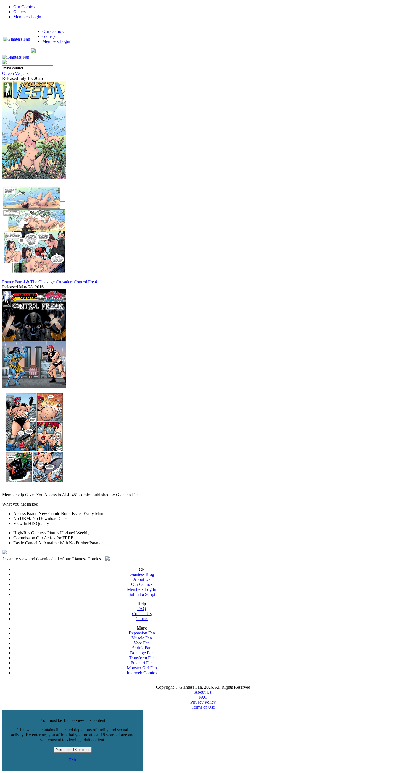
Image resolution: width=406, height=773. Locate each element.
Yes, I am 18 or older (72, 750)
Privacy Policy (203, 702)
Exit (72, 760)
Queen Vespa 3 (15, 73)
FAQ (141, 608)
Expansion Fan (142, 633)
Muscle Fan (141, 638)
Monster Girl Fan (142, 667)
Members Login (27, 16)
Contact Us (142, 613)
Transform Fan (142, 658)
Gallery (19, 11)
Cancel (142, 618)
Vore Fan (142, 643)
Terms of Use (203, 707)
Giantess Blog (142, 574)
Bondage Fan (142, 653)
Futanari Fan (142, 662)
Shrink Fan (141, 648)
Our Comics (24, 6)
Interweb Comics (142, 672)
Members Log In (141, 589)
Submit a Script (141, 594)
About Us (141, 579)
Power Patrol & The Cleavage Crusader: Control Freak (50, 282)
